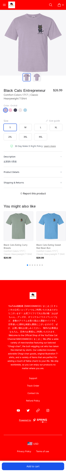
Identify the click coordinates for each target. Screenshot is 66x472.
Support (33, 378)
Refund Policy (33, 400)
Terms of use (42, 451)
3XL (25, 136)
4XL (40, 136)
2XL (10, 136)
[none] (52, 120)
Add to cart (33, 466)
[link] (18, 226)
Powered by (25, 420)
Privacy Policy (24, 451)
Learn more (50, 146)
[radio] (10, 127)
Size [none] (6, 120)
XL (56, 127)
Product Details (11, 172)
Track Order (33, 385)
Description (10, 156)
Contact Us (33, 393)
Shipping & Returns (14, 182)
